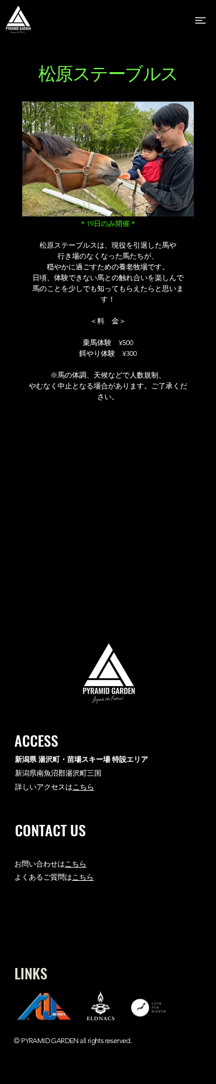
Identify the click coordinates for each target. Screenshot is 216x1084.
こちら (75, 863)
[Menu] (201, 20)
